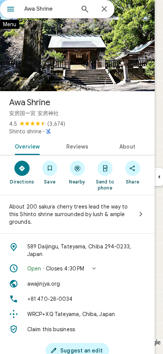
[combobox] (49, 8)
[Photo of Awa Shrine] (77, 45)
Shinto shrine (25, 131)
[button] (77, 268)
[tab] (26, 146)
